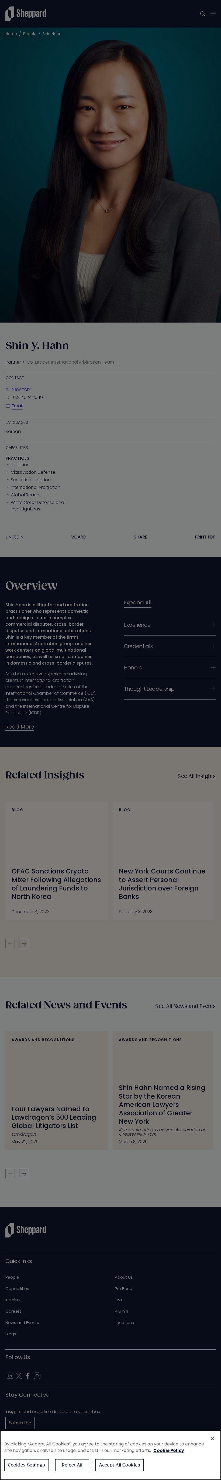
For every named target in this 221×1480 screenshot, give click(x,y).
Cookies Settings (26, 1465)
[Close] (212, 1439)
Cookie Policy (168, 1450)
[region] (110, 1455)
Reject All (72, 1465)
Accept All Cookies (119, 1465)
